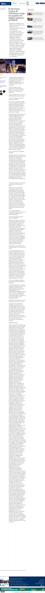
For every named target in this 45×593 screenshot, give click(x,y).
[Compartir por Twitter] (4, 91)
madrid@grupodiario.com (19, 581)
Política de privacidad (39, 583)
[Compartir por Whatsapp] (1, 94)
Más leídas (31, 10)
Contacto (42, 579)
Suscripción (42, 3)
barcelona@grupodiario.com (20, 578)
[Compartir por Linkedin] (1, 91)
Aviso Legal (41, 581)
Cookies (2, 591)
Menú (16, 3)
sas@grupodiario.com (26, 584)
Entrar (37, 3)
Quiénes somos (41, 582)
